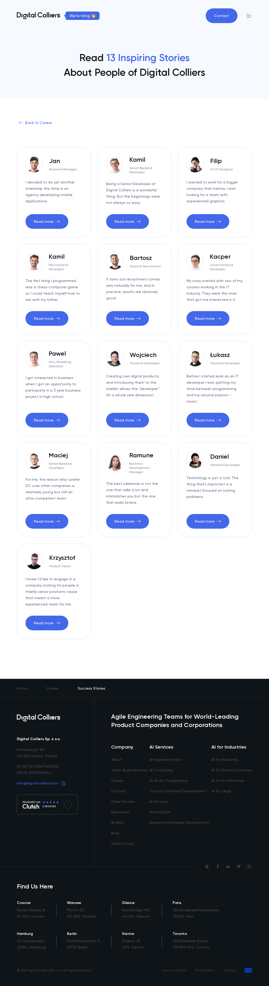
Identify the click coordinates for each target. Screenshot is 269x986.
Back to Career (38, 123)
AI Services (158, 801)
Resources (120, 812)
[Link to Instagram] (249, 866)
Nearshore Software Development (179, 822)
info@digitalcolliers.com (37, 783)
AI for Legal (221, 791)
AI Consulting (161, 770)
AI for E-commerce (227, 780)
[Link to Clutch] (207, 866)
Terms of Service (174, 970)
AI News (118, 822)
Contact (221, 16)
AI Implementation (165, 759)
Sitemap (229, 970)
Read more (44, 221)
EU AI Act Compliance (168, 780)
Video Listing (122, 843)
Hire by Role (159, 812)
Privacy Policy (205, 970)
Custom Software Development (177, 791)
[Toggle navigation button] (249, 16)
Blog (115, 833)
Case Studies (123, 801)
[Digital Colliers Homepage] (38, 16)
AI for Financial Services (231, 770)
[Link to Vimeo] (238, 866)
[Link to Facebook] (217, 866)
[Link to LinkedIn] (228, 866)
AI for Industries (224, 759)
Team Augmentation (129, 770)
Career (117, 780)
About (116, 759)
